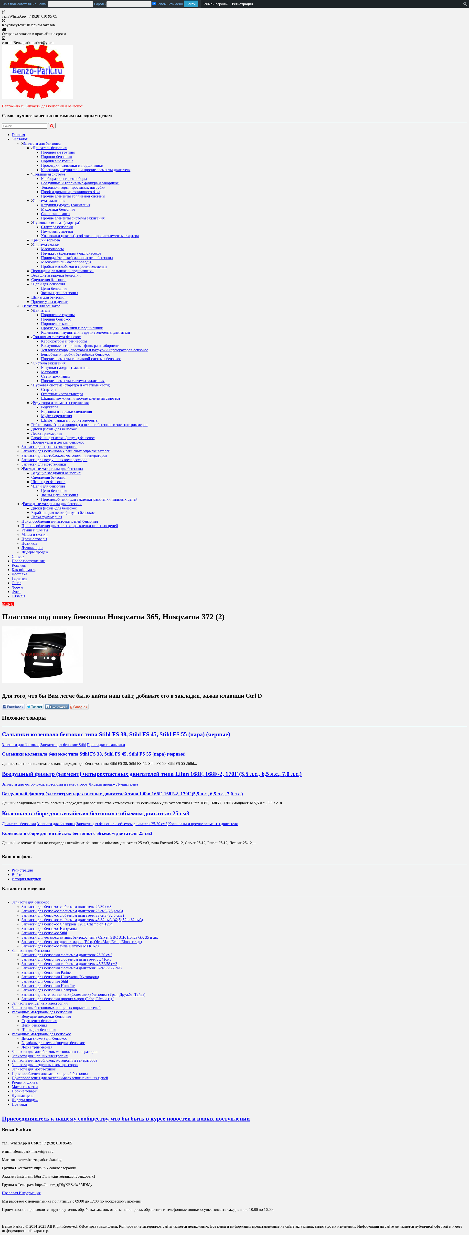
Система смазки (46, 244)
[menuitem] (100, 4)
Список (18, 556)
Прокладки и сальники (106, 745)
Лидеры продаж (34, 552)
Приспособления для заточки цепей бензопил (59, 521)
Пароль (100, 4)
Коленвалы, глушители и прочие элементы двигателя (85, 170)
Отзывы (18, 596)
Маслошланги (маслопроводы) (66, 262)
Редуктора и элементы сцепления (61, 403)
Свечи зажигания (55, 214)
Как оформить (23, 570)
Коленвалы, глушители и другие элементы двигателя (85, 332)
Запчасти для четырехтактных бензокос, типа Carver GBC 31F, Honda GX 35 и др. (89, 937)
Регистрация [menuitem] (242, 4)
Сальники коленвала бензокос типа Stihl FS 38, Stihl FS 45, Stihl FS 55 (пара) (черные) (116, 734)
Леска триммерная (46, 433)
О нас (16, 583)
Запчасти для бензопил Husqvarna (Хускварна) (60, 977)
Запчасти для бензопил (42, 143)
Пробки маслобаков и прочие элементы (74, 266)
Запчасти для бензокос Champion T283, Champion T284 (67, 924)
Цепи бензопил (54, 288)
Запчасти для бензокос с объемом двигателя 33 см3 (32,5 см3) (72, 915)
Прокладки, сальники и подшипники (72, 165)
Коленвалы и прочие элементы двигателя (203, 824)
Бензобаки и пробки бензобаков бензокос (75, 354)
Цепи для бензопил (49, 284)
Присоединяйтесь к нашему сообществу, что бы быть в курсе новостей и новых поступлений (126, 1118)
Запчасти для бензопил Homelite (48, 986)
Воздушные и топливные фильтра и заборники (80, 183)
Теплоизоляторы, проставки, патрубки (73, 187)
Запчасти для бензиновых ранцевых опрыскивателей (65, 451)
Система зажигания (49, 200)
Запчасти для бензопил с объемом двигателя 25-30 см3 (121, 824)
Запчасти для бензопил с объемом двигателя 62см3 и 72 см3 (71, 968)
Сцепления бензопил (48, 280)
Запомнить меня (169, 4)
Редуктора (49, 407)
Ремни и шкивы (34, 530)
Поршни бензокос (56, 319)
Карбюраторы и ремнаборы (64, 178)
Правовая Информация (21, 1193)
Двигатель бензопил (50, 148)
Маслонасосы (52, 249)
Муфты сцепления (56, 416)
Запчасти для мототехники (43, 464)
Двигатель (41, 310)
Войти (17, 874)
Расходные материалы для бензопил (53, 469)
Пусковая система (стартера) (56, 222)
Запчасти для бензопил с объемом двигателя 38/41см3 (66, 959)
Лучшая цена (32, 548)
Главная (18, 135)
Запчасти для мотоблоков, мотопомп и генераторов (64, 455)
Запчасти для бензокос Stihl (63, 745)
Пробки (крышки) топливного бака (70, 192)
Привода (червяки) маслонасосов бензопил (77, 258)
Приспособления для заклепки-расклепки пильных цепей (89, 499)
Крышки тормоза (45, 240)
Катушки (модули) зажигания (65, 205)
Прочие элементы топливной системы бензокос (81, 359)
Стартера (48, 389)
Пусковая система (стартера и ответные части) (71, 385)
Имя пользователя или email (24, 4)
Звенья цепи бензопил (59, 293)
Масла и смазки (34, 534)
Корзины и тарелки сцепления (66, 411)
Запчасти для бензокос (41, 306)
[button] (8, 604)
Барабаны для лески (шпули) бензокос (63, 438)
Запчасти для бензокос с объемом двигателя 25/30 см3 (66, 906)
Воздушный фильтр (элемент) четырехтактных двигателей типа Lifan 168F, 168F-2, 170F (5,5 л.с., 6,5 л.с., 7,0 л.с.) (152, 774)
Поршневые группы (58, 152)
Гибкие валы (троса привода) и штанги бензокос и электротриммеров (89, 425)
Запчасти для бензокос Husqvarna (49, 928)
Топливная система (49, 174)
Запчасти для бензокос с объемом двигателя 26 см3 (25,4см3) (72, 911)
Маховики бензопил (58, 209)
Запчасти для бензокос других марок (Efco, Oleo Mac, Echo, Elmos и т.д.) (81, 942)
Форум (17, 587)
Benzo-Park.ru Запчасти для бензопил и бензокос (42, 106)
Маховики (49, 372)
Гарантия (19, 578)
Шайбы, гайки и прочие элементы (69, 420)
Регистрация (22, 870)
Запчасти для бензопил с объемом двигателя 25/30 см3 (66, 955)
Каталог (21, 139)
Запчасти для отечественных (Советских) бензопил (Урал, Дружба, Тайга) (83, 994)
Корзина (19, 565)
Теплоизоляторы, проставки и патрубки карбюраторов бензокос (94, 350)
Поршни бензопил (56, 157)
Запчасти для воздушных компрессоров (54, 460)
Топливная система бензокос (57, 337)
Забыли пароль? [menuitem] (215, 4)
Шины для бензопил (48, 297)
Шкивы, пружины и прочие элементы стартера (80, 398)
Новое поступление (28, 561)
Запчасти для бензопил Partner (46, 972)
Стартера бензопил (57, 227)
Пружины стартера (57, 231)
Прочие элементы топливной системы (73, 196)
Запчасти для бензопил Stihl (44, 981)
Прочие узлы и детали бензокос (57, 442)
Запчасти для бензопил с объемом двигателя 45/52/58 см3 (69, 964)
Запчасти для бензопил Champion (49, 990)
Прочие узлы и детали (49, 302)
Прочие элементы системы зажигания (73, 218)
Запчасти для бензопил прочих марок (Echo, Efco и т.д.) (67, 999)
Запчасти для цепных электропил (49, 447)
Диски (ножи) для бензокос (54, 429)
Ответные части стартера (62, 394)
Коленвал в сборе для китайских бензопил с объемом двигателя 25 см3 (95, 813)
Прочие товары (34, 539)
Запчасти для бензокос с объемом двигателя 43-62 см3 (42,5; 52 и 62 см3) (82, 920)
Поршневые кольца (57, 161)
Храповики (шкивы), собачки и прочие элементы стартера (90, 236)
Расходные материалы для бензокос (52, 504)
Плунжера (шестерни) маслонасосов (71, 253)
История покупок (26, 879)
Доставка (19, 574)
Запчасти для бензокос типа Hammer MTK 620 (60, 946)
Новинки (29, 543)
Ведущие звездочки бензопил (56, 275)
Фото (16, 592)
